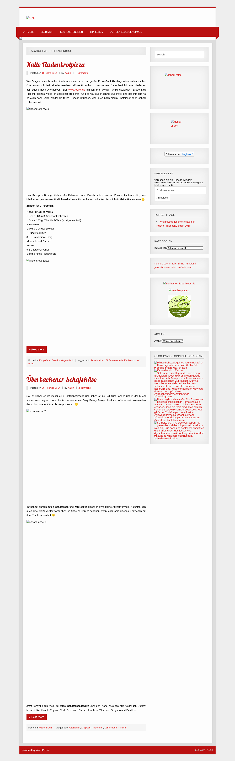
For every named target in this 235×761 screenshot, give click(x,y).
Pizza (31, 363)
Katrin (68, 73)
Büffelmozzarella (114, 360)
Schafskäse (110, 727)
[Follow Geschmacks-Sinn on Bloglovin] (179, 155)
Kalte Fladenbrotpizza (55, 64)
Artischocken (97, 360)
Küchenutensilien (71, 32)
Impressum (96, 32)
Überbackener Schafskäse (61, 379)
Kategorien (160, 247)
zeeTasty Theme (204, 750)
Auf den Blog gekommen (126, 32)
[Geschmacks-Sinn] (30, 17)
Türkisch (122, 727)
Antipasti (85, 727)
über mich (47, 32)
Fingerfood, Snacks (49, 360)
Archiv (158, 340)
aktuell (28, 32)
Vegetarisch (67, 360)
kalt (139, 360)
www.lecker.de (76, 89)
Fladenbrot (130, 360)
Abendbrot (74, 727)
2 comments (85, 388)
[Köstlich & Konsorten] (179, 316)
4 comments (81, 73)
